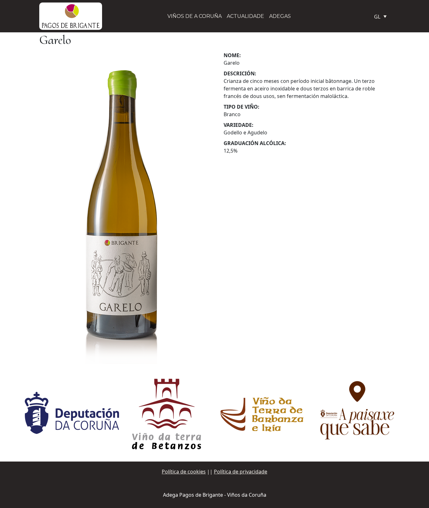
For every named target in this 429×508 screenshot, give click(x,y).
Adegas (280, 16)
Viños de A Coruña (194, 16)
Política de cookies (184, 471)
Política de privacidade (240, 471)
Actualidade (245, 16)
